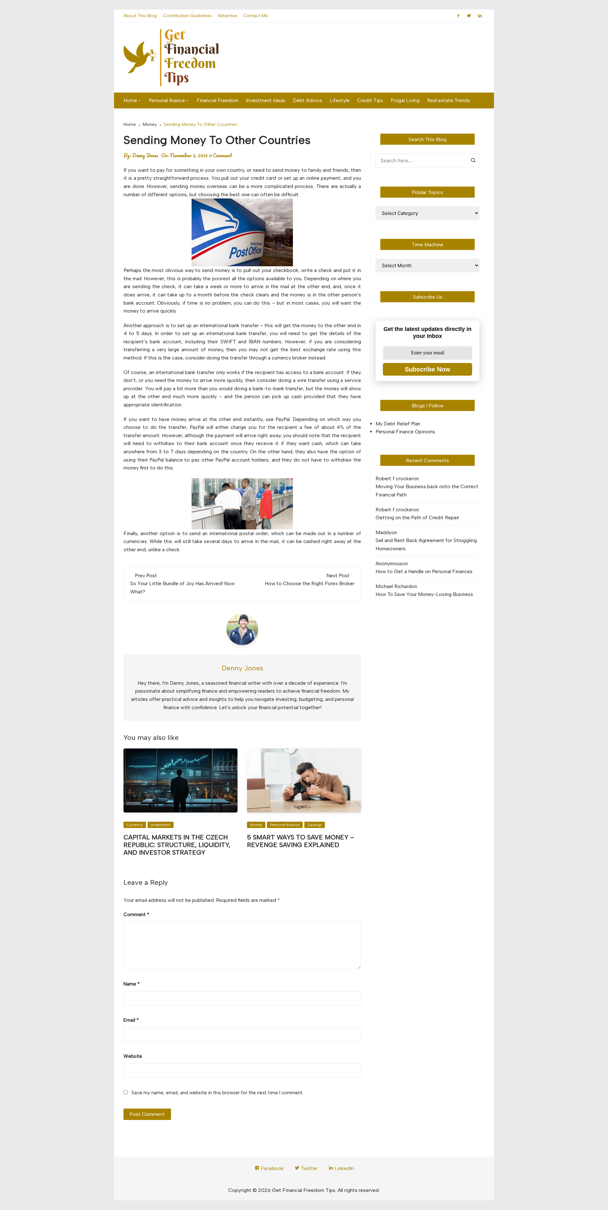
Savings (314, 825)
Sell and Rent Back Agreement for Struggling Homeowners (426, 544)
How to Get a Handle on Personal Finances (424, 571)
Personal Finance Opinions (405, 432)
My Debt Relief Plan (398, 424)
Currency (135, 825)
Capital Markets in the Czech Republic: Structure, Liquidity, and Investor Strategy (177, 844)
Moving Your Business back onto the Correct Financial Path (427, 490)
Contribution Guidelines (187, 15)
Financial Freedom (217, 100)
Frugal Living (405, 100)
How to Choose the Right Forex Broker (309, 583)
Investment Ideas (265, 100)
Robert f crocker (394, 479)
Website (133, 1056)
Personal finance (167, 100)
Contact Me (255, 15)
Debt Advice (307, 100)
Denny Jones (145, 155)
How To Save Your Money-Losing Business (424, 594)
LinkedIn (343, 1168)
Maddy (383, 532)
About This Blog (140, 15)
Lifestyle (340, 100)
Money (256, 825)
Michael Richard (393, 586)
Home (130, 100)
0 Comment (220, 155)
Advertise (227, 15)
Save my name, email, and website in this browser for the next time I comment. (217, 1093)
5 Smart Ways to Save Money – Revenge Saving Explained (300, 841)
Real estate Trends (448, 100)
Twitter (309, 1168)
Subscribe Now (427, 369)
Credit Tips (370, 100)
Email (131, 1020)
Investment (160, 825)
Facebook (272, 1168)
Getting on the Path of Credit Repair (417, 517)
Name (132, 984)
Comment (136, 914)
